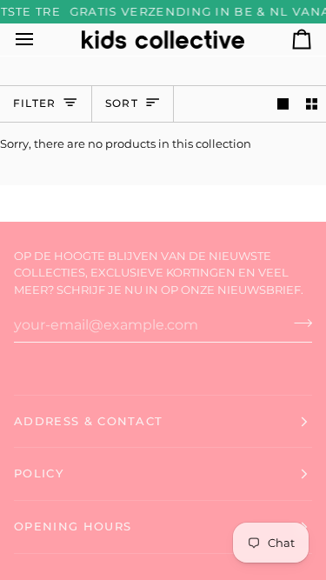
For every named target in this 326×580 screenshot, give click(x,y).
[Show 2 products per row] (311, 104)
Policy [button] (38, 473)
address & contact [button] (88, 421)
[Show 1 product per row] (283, 104)
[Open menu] (40, 39)
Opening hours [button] (72, 526)
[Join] (297, 323)
